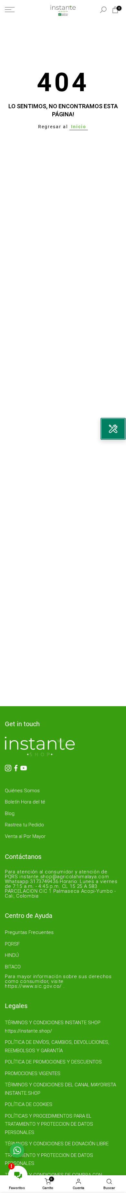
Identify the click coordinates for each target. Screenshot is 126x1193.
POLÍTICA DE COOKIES (28, 1104)
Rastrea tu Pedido (24, 825)
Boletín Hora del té (25, 802)
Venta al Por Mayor (25, 836)
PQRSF (12, 944)
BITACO (13, 967)
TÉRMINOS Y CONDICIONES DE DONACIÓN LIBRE (57, 1144)
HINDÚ (12, 955)
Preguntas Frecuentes (29, 932)
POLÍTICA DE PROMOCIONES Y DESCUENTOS (53, 1062)
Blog (10, 813)
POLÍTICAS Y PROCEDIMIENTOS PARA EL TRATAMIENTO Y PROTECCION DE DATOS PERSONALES (49, 1124)
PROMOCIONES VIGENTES (32, 1073)
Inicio (78, 126)
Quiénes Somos (22, 791)
